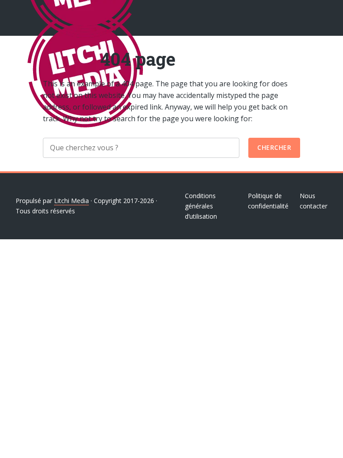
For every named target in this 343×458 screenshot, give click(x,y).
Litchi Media (71, 200)
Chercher (274, 147)
